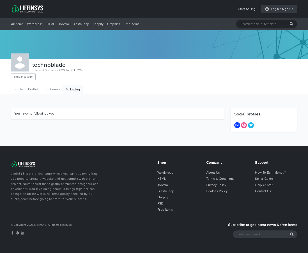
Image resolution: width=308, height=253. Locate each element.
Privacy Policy (216, 185)
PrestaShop (80, 24)
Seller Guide (264, 179)
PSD (160, 203)
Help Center (264, 185)
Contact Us (263, 191)
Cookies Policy (217, 191)
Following (73, 89)
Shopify (98, 24)
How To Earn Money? (270, 173)
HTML (50, 24)
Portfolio (34, 89)
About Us (213, 173)
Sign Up (288, 9)
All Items (17, 24)
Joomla (63, 24)
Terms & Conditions (220, 179)
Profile (18, 89)
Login (275, 9)
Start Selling (247, 9)
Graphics (113, 24)
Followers (53, 89)
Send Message (23, 76)
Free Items (131, 24)
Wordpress (35, 24)
